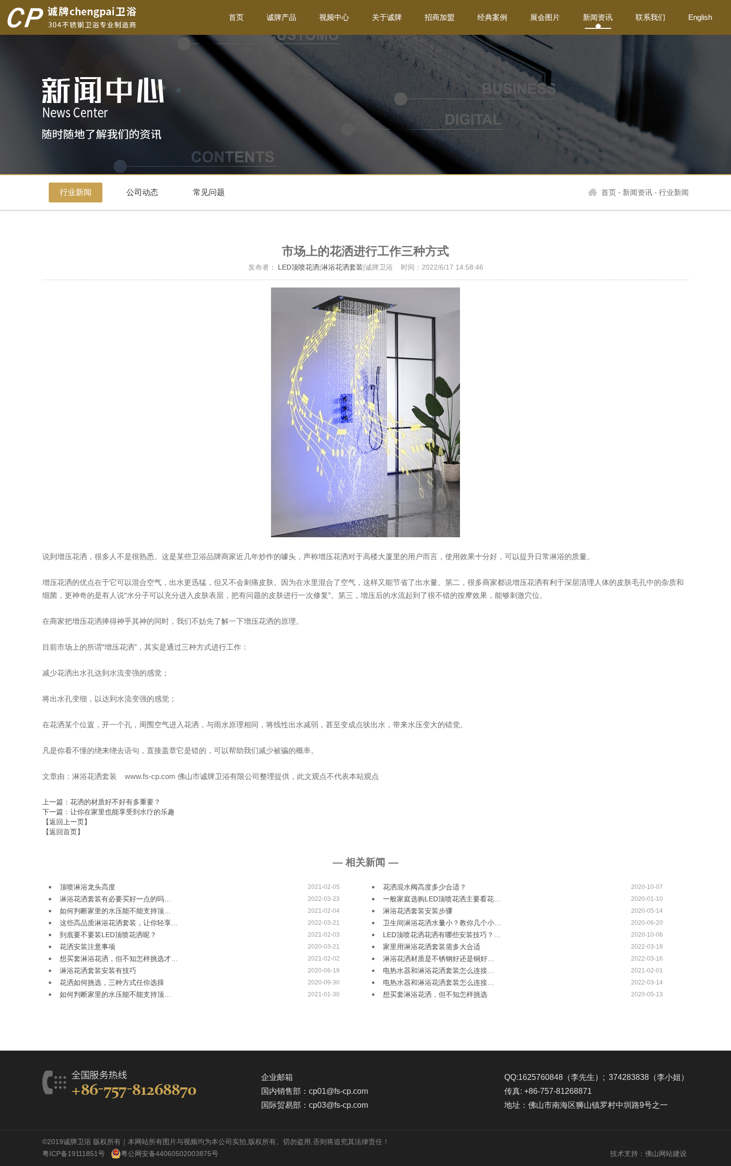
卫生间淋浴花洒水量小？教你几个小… (442, 923)
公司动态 (142, 192)
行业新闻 (75, 192)
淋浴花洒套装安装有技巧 (98, 970)
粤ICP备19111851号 (73, 1154)
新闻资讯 (637, 192)
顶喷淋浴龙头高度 (87, 887)
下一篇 (108, 812)
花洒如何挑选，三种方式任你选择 (112, 982)
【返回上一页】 (66, 822)
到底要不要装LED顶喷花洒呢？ (108, 935)
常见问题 (209, 192)
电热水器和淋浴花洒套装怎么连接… (438, 970)
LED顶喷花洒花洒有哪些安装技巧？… (442, 935)
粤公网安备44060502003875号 (169, 1154)
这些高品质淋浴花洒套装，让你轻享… (119, 923)
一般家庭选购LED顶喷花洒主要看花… (442, 899)
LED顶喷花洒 (298, 267)
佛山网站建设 (666, 1154)
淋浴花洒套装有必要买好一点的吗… (115, 899)
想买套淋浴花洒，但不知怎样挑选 (435, 994)
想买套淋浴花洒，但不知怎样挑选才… (119, 959)
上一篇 (101, 802)
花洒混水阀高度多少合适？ (424, 887)
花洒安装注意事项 (87, 947)
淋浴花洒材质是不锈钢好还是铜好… (438, 959)
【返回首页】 (63, 832)
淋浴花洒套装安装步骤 (418, 911)
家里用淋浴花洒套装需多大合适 (431, 947)
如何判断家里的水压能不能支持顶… (115, 911)
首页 (608, 192)
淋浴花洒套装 (342, 267)
